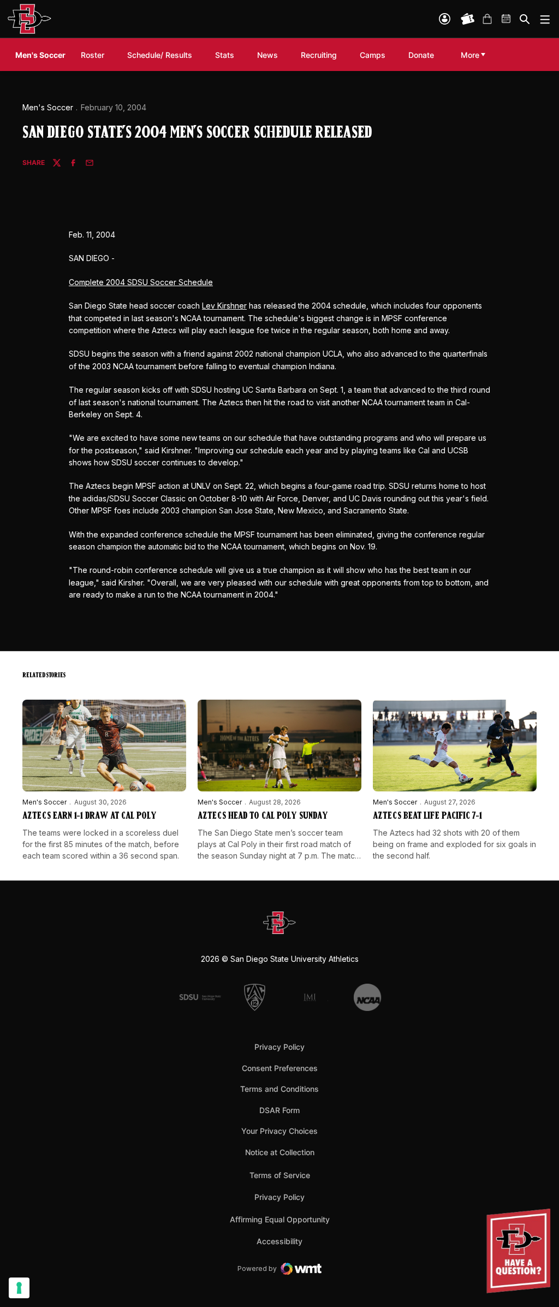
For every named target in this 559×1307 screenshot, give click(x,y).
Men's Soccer (47, 107)
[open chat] (520, 1251)
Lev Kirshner (224, 305)
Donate (421, 55)
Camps (372, 55)
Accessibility (279, 1241)
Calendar (506, 19)
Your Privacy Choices (279, 1131)
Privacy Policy (279, 1046)
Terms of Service (279, 1175)
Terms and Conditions (279, 1088)
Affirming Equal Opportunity (280, 1219)
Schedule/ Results (159, 55)
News (267, 55)
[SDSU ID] (444, 18)
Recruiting (321, 55)
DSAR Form (279, 1110)
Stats (224, 55)
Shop (487, 19)
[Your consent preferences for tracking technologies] (19, 1288)
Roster (92, 55)
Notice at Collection (279, 1152)
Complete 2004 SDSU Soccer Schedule (141, 282)
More (470, 55)
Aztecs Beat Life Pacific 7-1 (427, 816)
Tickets (468, 19)
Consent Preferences (280, 1068)
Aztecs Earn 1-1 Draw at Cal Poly (89, 816)
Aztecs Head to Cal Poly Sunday (263, 816)
